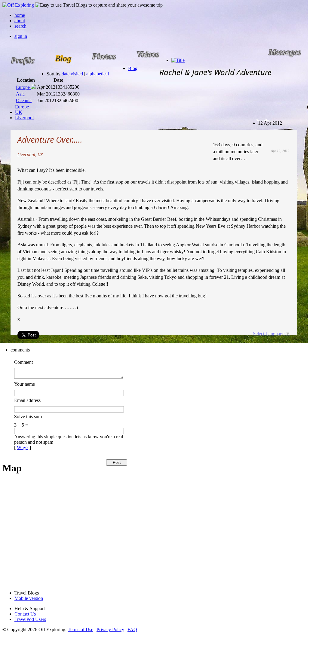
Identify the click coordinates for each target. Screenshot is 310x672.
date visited (72, 73)
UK (18, 112)
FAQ (132, 629)
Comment (23, 362)
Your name (24, 384)
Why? (22, 447)
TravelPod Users (30, 619)
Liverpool (24, 117)
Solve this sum (28, 416)
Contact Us (25, 613)
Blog (132, 68)
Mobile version (28, 598)
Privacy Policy (110, 629)
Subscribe (262, 120)
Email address (27, 400)
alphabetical (97, 73)
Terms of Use (80, 629)
